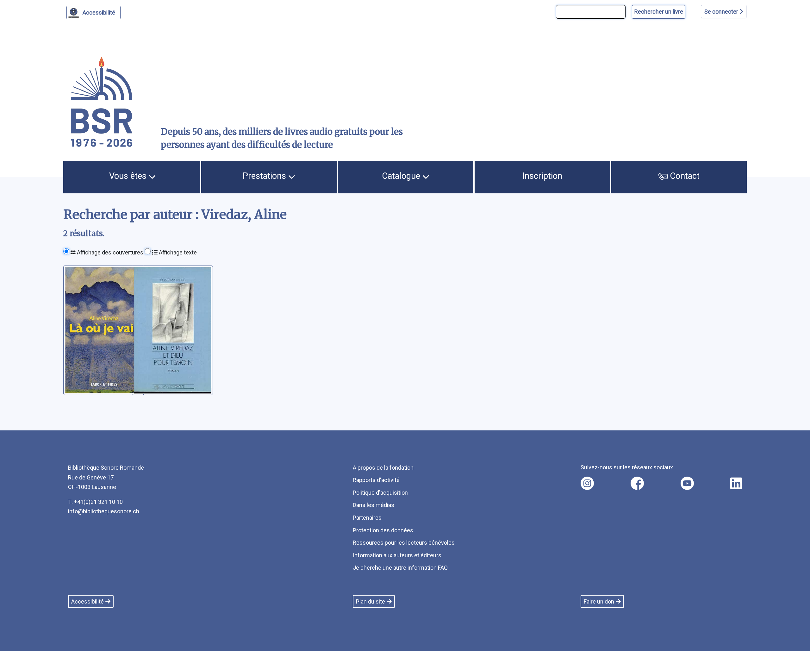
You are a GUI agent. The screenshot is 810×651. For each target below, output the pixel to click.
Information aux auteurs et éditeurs (397, 555)
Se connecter (721, 11)
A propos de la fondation (383, 467)
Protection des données (383, 530)
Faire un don (599, 601)
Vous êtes (129, 176)
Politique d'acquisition (380, 492)
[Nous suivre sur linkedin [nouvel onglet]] (736, 483)
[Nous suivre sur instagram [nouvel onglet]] (587, 483)
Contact (684, 176)
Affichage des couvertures (109, 252)
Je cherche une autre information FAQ (400, 567)
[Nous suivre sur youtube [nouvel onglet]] (687, 483)
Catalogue (402, 176)
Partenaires (367, 517)
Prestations (265, 176)
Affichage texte (177, 252)
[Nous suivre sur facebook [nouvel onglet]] (637, 483)
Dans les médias (373, 505)
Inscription (542, 176)
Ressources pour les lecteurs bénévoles (404, 542)
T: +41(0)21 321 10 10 (95, 501)
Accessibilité (99, 12)
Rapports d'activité (376, 480)
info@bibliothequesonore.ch (103, 511)
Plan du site (370, 601)
